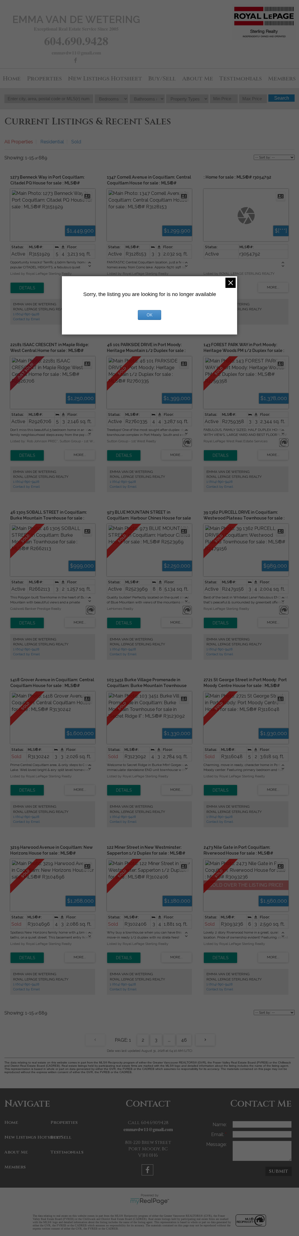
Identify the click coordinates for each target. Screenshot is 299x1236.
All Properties (18, 142)
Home (12, 78)
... (169, 1040)
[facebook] (76, 61)
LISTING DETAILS (27, 288)
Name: (220, 1124)
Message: (216, 1144)
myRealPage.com (149, 1201)
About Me (197, 78)
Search (281, 98)
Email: (218, 1134)
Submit (278, 1171)
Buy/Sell (162, 78)
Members (282, 78)
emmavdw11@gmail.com (76, 52)
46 (184, 1040)
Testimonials (240, 78)
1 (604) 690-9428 (26, 314)
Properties (44, 78)
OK (149, 315)
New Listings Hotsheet (105, 78)
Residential (52, 142)
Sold (76, 142)
